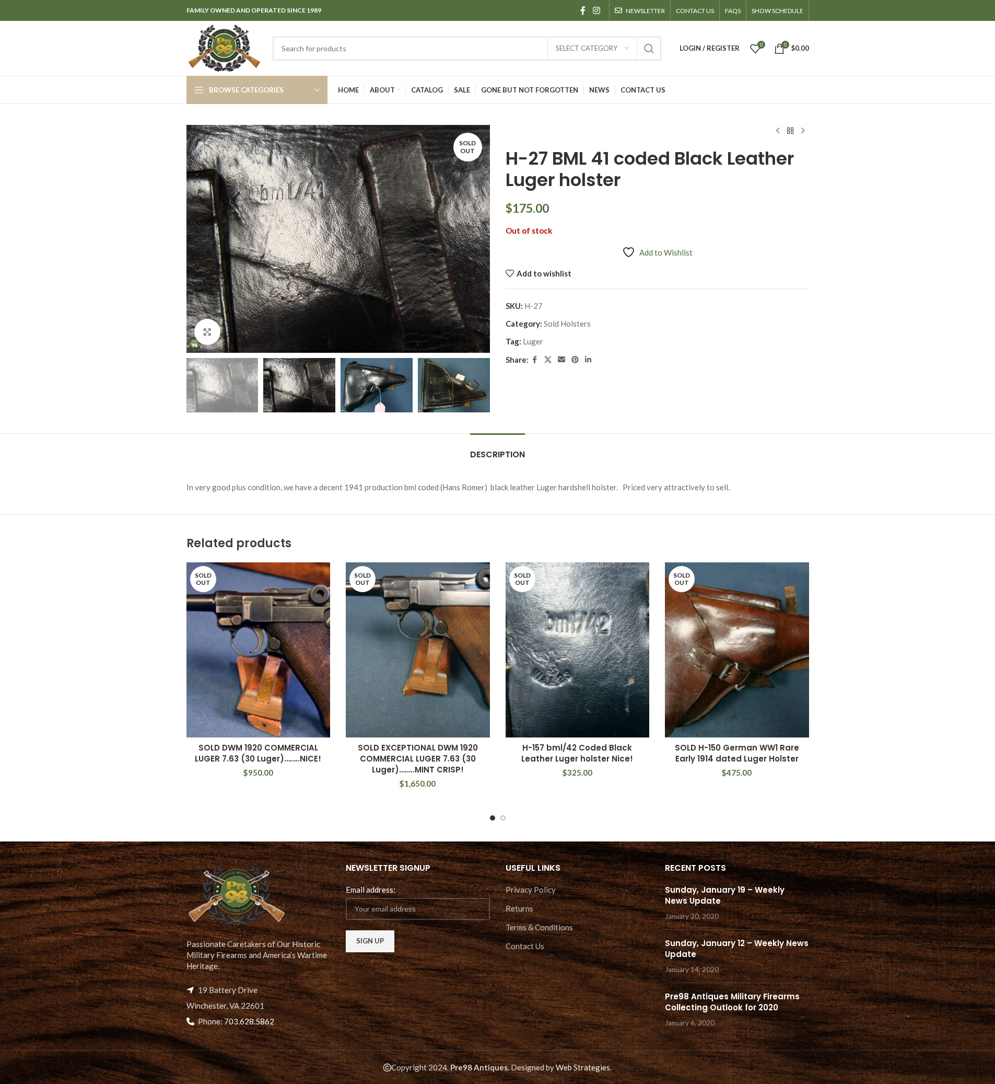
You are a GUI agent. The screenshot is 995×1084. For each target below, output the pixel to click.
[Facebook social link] (583, 10)
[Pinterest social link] (575, 360)
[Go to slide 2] (503, 818)
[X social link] (548, 360)
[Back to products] (790, 131)
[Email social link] (561, 360)
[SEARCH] (649, 49)
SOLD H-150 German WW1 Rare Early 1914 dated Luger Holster (737, 753)
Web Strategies (583, 1067)
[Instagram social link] (596, 10)
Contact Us (525, 946)
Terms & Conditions (539, 927)
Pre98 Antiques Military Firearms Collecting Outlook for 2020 (732, 1002)
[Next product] (803, 131)
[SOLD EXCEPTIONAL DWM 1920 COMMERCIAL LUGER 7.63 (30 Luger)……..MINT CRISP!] (418, 649)
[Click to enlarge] (207, 332)
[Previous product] (777, 131)
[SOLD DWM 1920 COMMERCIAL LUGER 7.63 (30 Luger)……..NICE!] (258, 649)
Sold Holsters (567, 323)
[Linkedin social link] (588, 360)
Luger (533, 341)
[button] (199, 385)
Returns (519, 908)
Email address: (370, 889)
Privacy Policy (531, 889)
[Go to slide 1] (492, 818)
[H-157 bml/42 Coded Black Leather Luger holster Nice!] (578, 649)
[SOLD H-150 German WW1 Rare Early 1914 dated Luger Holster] (737, 649)
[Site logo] (224, 47)
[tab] (497, 449)
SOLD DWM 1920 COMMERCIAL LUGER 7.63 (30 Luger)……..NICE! (258, 753)
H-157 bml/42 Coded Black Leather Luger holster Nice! (577, 753)
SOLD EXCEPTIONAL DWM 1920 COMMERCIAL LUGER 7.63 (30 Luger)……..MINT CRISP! (418, 758)
